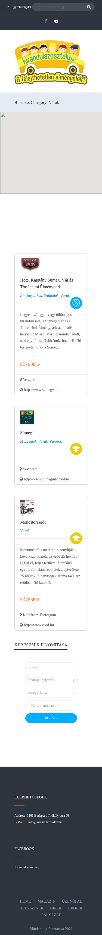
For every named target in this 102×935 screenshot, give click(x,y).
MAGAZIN (46, 901)
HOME (25, 901)
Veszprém (30, 380)
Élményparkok (31, 296)
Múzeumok (28, 441)
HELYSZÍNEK (32, 908)
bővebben (30, 364)
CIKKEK (75, 908)
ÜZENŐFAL (72, 901)
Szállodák (51, 296)
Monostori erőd (33, 522)
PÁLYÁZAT (51, 915)
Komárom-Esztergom (39, 615)
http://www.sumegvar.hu (42, 390)
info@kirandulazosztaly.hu (45, 822)
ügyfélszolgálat (21, 7)
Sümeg (26, 432)
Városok (56, 441)
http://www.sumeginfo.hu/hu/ (46, 479)
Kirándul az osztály (26, 867)
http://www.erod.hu (38, 625)
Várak (65, 296)
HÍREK (56, 908)
